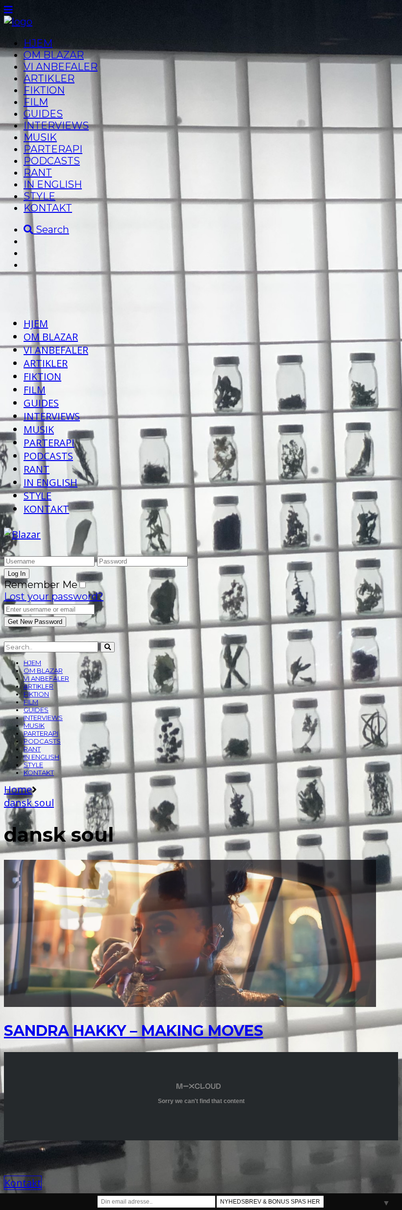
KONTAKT (48, 208)
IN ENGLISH (53, 184)
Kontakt (22, 1182)
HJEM (38, 43)
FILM (36, 102)
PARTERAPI (53, 149)
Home (18, 789)
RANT (38, 173)
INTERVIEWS (56, 125)
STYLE (39, 196)
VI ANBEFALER (61, 67)
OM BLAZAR (54, 55)
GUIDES (43, 114)
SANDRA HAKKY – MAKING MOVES (133, 1031)
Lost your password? (53, 596)
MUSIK (40, 137)
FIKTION (44, 90)
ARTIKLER (49, 78)
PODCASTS (52, 161)
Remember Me (40, 585)
